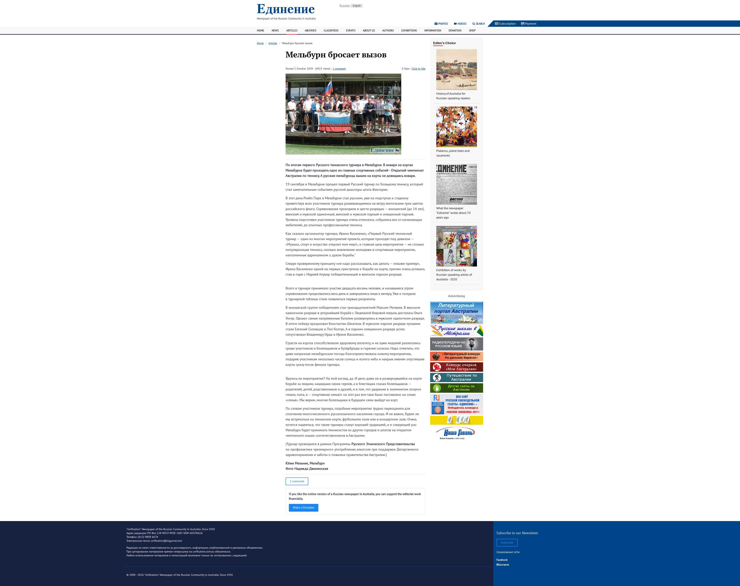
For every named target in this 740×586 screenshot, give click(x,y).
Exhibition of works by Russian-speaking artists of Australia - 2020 (454, 274)
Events (350, 30)
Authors (388, 30)
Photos (442, 23)
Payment (530, 23)
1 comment (339, 68)
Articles (291, 30)
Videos (461, 23)
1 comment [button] (297, 481)
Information (432, 30)
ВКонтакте (502, 564)
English (357, 5)
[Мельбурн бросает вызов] (343, 153)
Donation (455, 30)
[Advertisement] (456, 466)
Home (260, 30)
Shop (472, 30)
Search (480, 23)
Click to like (419, 68)
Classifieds (331, 30)
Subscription (507, 23)
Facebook (502, 560)
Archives (310, 30)
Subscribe (507, 542)
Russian (345, 5)
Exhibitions (409, 30)
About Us (369, 30)
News (275, 30)
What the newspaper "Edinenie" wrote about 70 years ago (453, 212)
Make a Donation (303, 507)
